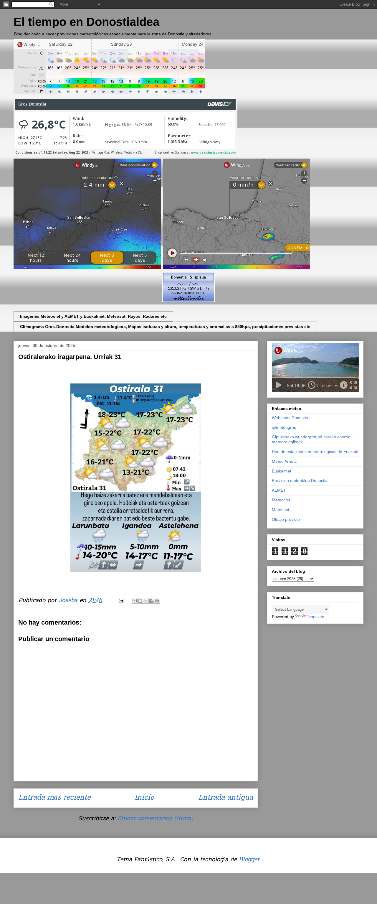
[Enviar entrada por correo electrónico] (121, 600)
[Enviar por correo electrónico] (135, 601)
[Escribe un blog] (140, 601)
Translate (315, 616)
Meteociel (281, 500)
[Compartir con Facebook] (151, 601)
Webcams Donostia (290, 417)
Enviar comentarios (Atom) (155, 818)
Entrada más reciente (54, 798)
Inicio (144, 798)
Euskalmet (281, 471)
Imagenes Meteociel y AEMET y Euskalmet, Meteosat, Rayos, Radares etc (93, 316)
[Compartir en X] (146, 601)
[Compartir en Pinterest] (157, 601)
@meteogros (284, 427)
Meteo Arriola (284, 461)
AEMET (279, 490)
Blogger (249, 859)
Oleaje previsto (286, 519)
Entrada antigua (225, 798)
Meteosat (280, 509)
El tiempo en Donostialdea (86, 21)
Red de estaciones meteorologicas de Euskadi (315, 451)
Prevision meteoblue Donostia (300, 480)
